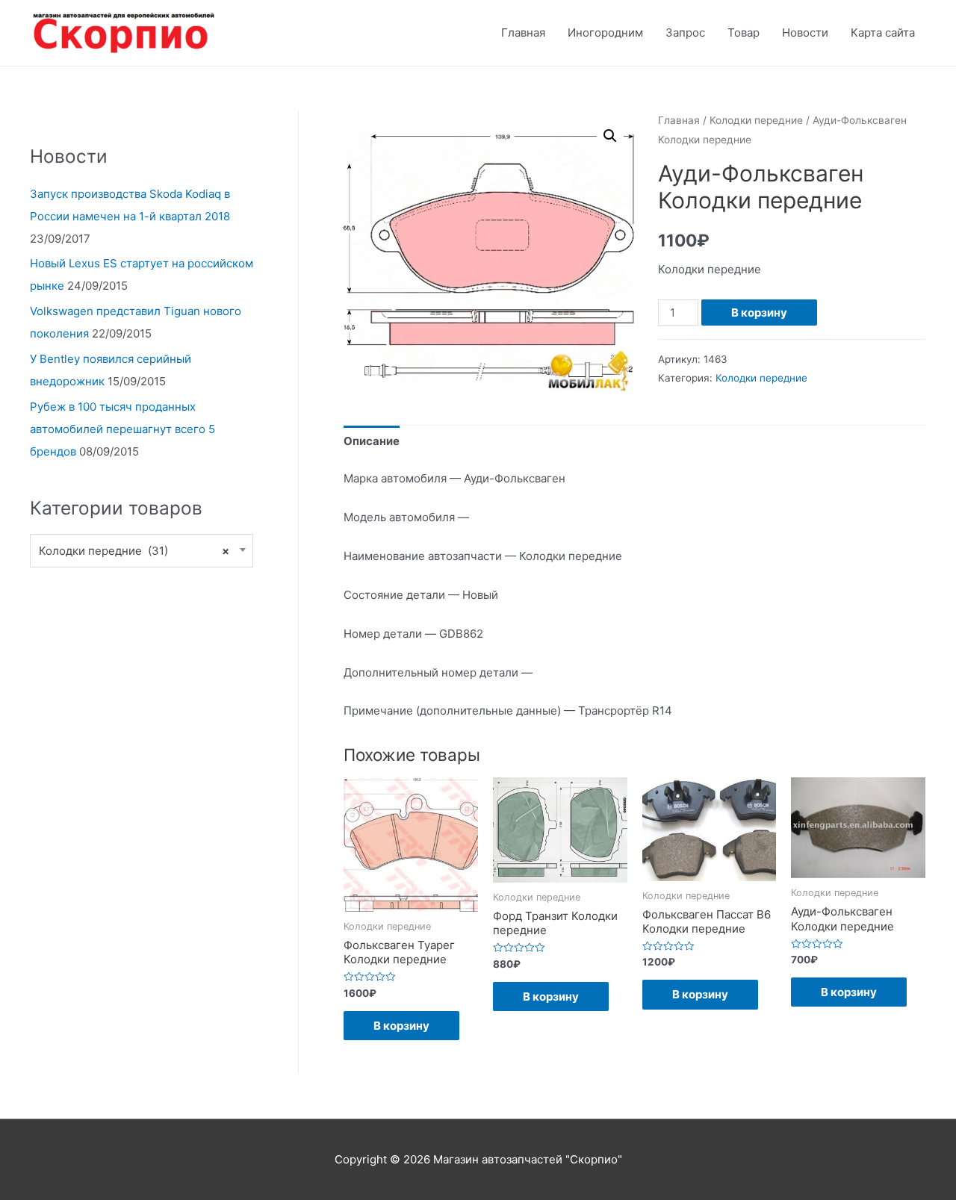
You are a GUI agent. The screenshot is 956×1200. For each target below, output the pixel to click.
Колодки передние (756, 120)
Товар (743, 32)
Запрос (685, 32)
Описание (372, 441)
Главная (523, 32)
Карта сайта (883, 32)
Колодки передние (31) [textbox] (134, 551)
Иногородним (605, 32)
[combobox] (141, 551)
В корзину (759, 312)
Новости (805, 32)
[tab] (372, 442)
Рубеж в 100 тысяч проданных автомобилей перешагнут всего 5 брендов (122, 429)
